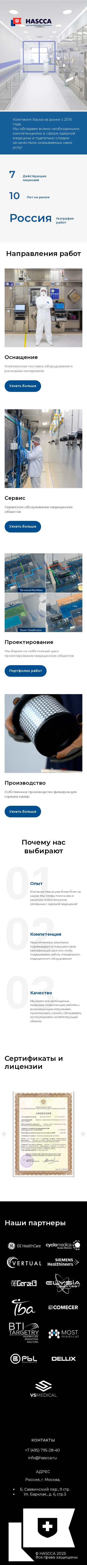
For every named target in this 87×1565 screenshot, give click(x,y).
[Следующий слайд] (83, 1134)
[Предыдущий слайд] (4, 1134)
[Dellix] (63, 1358)
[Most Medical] (63, 1333)
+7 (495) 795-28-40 (42, 1450)
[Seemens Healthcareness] (63, 1262)
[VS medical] (43, 1388)
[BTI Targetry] (24, 1333)
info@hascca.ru (42, 1458)
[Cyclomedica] (63, 1245)
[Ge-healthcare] (24, 1245)
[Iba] (24, 1307)
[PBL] (24, 1358)
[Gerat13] (24, 1284)
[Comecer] (63, 1307)
